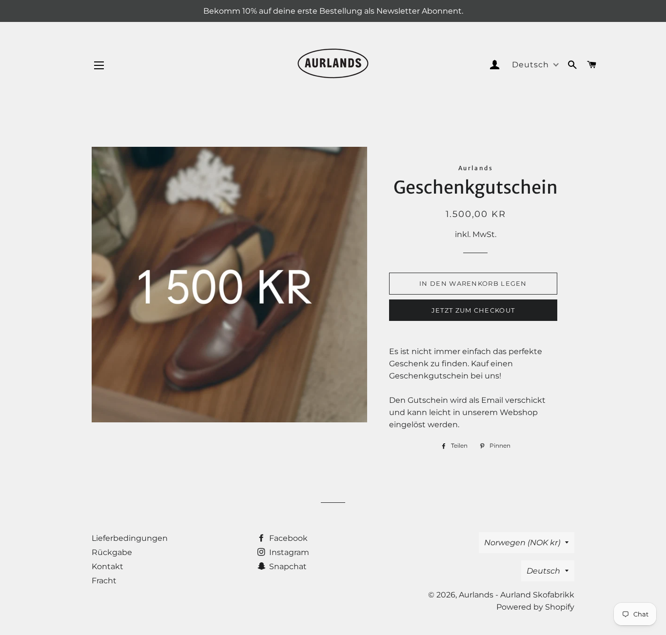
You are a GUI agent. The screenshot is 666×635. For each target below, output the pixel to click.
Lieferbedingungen (130, 538)
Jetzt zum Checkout (473, 310)
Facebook (287, 538)
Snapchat (287, 566)
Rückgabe (112, 552)
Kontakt (107, 566)
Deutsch (543, 570)
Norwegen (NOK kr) (522, 542)
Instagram (288, 552)
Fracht (104, 580)
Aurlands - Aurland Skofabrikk (516, 594)
